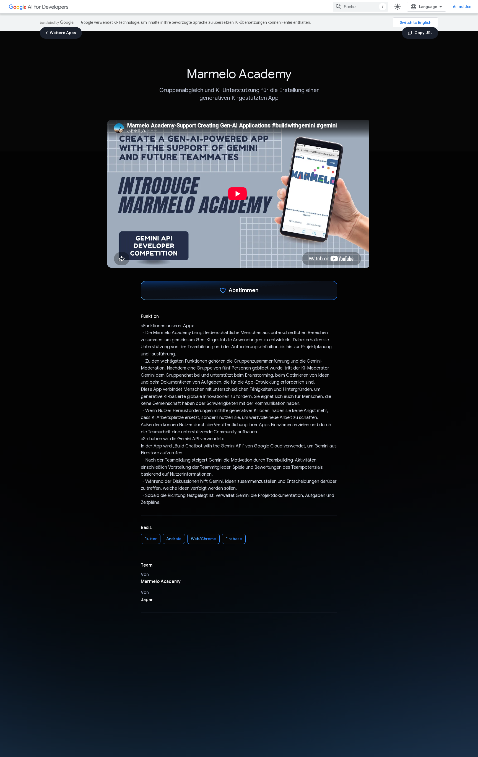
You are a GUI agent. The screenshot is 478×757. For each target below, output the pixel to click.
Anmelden (462, 6)
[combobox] (360, 7)
